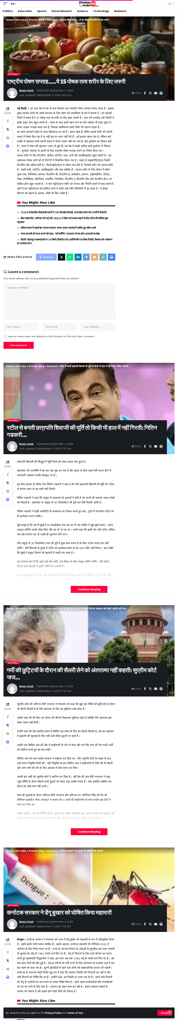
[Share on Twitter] (150, 93)
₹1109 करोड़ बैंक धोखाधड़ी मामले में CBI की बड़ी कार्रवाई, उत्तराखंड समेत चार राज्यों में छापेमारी (64, 212)
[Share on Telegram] (86, 257)
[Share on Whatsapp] (69, 257)
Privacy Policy (53, 1013)
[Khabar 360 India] (89, 3)
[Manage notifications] (170, 1012)
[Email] (155, 93)
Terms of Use (75, 1013)
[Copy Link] (103, 257)
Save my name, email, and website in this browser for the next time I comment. (51, 336)
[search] (162, 3)
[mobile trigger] (6, 3)
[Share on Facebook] (144, 93)
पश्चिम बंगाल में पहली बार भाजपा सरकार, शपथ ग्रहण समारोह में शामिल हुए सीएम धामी (58, 227)
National (13, 74)
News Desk (26, 90)
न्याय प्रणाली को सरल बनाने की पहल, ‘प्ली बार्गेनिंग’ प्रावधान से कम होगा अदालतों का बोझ (60, 233)
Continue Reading (89, 589)
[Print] (161, 93)
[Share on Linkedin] (78, 257)
